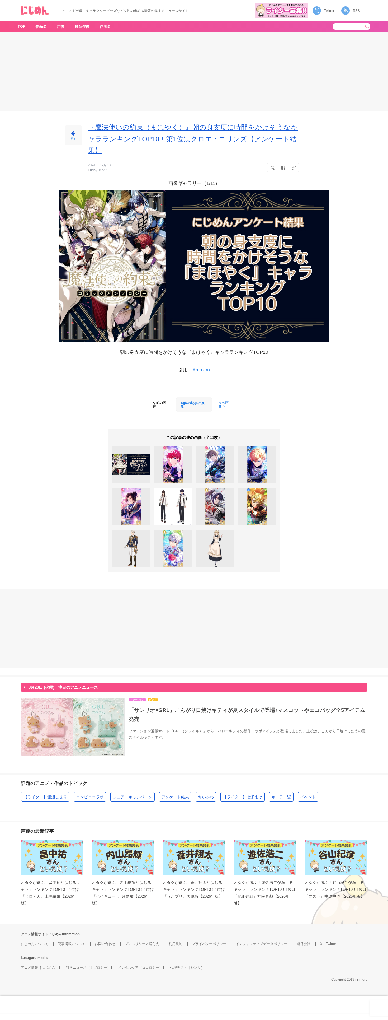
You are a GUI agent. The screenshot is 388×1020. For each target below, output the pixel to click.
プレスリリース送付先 (142, 944)
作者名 (105, 26)
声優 (60, 26)
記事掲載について (71, 944)
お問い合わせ (105, 944)
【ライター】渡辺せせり (45, 797)
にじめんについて (34, 944)
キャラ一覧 (281, 797)
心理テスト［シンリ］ (187, 968)
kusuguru (28, 958)
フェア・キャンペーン (132, 797)
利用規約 (175, 944)
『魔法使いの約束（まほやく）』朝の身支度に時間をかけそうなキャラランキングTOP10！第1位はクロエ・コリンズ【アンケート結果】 (193, 139)
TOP (21, 26)
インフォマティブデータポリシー (261, 944)
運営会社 (303, 944)
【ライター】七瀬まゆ (242, 797)
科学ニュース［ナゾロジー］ (88, 968)
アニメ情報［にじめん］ (40, 968)
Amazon (201, 369)
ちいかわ (206, 797)
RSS (356, 10)
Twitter (329, 10)
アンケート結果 (175, 797)
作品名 (41, 26)
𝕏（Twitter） (329, 944)
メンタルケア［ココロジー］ (140, 968)
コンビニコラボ (90, 797)
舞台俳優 (82, 26)
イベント (308, 797)
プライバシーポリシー (209, 944)
